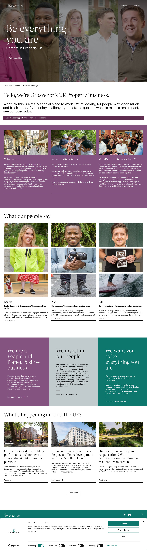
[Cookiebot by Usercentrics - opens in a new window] (14, 545)
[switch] (62, 545)
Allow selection (123, 530)
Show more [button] (8, 320)
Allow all (123, 524)
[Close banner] (143, 521)
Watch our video (15, 58)
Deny (123, 536)
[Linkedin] (129, 516)
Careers (17, 86)
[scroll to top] (142, 516)
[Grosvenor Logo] (15, 5)
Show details (112, 546)
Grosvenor (8, 86)
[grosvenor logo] (12, 515)
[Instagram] (125, 516)
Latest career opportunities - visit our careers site (26, 118)
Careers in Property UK (31, 86)
